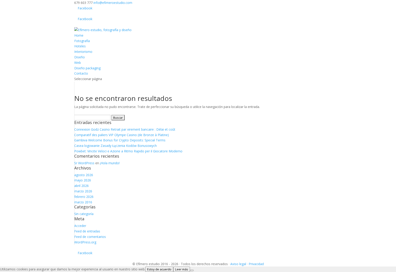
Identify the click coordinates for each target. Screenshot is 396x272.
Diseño (79, 57)
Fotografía (82, 41)
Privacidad (256, 264)
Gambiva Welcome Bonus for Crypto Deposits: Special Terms (119, 140)
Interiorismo (83, 51)
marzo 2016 (83, 202)
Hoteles (80, 46)
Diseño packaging (87, 68)
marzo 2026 (83, 191)
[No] (192, 270)
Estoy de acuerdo (159, 269)
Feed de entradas (87, 231)
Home (78, 35)
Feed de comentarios (90, 236)
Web (77, 62)
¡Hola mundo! (110, 163)
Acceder (80, 226)
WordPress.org (85, 242)
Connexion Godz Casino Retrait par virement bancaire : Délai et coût (124, 129)
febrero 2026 (84, 196)
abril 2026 (81, 185)
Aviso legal (238, 264)
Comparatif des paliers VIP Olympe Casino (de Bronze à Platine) (121, 135)
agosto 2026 (83, 175)
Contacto (81, 73)
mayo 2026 (82, 180)
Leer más (181, 269)
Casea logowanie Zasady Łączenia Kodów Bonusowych (115, 145)
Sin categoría (84, 214)
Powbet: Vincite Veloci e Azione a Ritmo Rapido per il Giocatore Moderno (128, 151)
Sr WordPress (84, 163)
